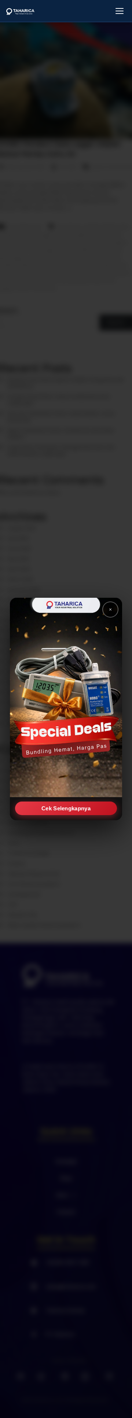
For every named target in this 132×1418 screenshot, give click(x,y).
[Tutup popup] (110, 609)
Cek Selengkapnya (66, 808)
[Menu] (119, 11)
